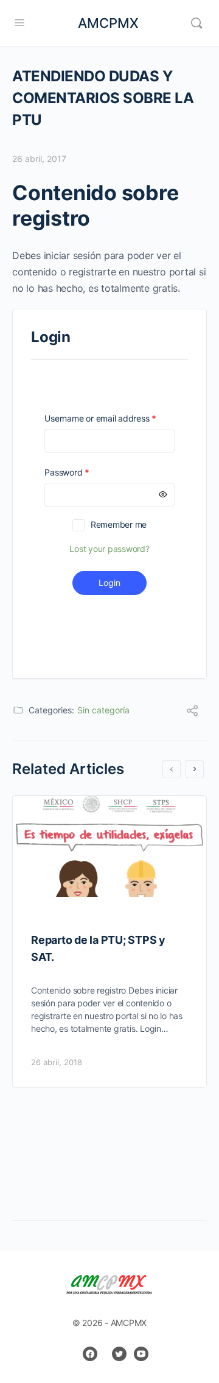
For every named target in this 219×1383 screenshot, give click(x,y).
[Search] (196, 23)
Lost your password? (109, 548)
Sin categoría (103, 710)
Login (109, 582)
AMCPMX (108, 23)
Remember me (119, 524)
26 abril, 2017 (39, 158)
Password (83, 472)
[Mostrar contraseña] (163, 494)
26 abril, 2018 (56, 1062)
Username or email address (109, 418)
